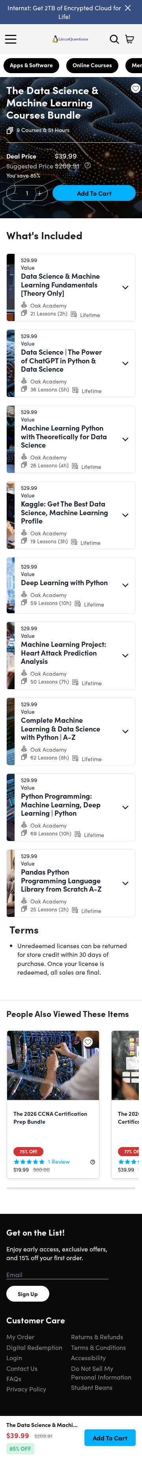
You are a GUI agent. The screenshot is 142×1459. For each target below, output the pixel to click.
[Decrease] (14, 193)
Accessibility (88, 1357)
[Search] (114, 39)
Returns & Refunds (97, 1336)
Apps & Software (31, 65)
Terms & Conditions (98, 1347)
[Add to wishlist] (135, 88)
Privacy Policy (26, 1388)
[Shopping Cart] (129, 39)
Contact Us (21, 1368)
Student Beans (91, 1387)
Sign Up (28, 1294)
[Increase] (39, 193)
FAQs (13, 1378)
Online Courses (92, 65)
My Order (20, 1336)
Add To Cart (94, 193)
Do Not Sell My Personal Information (101, 1372)
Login (14, 1357)
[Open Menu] (13, 39)
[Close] (127, 8)
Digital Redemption (34, 1347)
